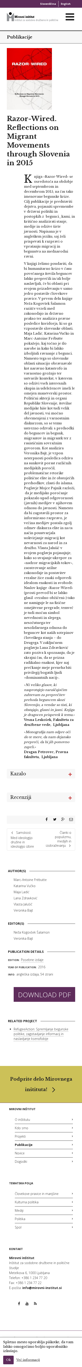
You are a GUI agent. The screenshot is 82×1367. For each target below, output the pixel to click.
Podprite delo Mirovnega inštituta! (41, 1084)
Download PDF (44, 994)
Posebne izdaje (32, 960)
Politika (20, 1219)
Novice (20, 1153)
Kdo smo (21, 1128)
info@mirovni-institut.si (42, 1288)
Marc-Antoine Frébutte (30, 880)
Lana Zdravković (25, 898)
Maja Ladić (21, 892)
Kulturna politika (26, 1202)
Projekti (20, 1136)
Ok (8, 1360)
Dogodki (21, 1161)
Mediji (19, 1210)
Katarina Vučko (25, 886)
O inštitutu (22, 1119)
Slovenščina (48, 3)
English (66, 3)
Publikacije (19, 37)
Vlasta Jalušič (23, 904)
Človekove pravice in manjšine (37, 1194)
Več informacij (28, 1360)
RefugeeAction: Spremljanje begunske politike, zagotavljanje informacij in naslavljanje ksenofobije (41, 1034)
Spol (18, 1227)
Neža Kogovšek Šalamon (32, 932)
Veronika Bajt (23, 910)
